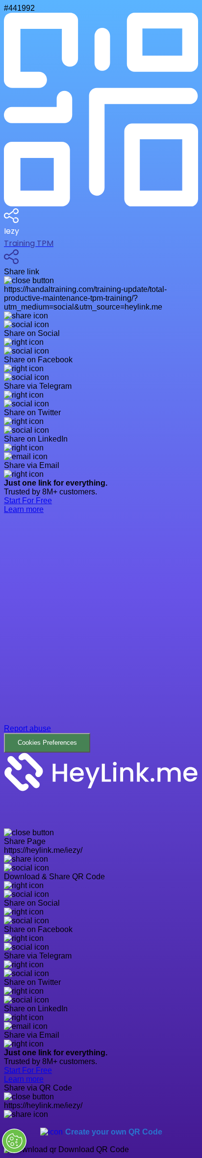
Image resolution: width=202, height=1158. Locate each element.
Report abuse (27, 728)
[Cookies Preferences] (14, 1141)
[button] (101, 641)
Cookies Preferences (47, 742)
